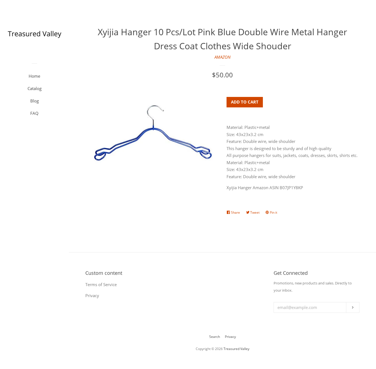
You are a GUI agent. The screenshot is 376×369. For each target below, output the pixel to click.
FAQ (34, 113)
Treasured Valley (236, 348)
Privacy (230, 336)
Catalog (35, 88)
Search (214, 336)
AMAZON (222, 57)
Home (34, 76)
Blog (34, 101)
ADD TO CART (244, 102)
